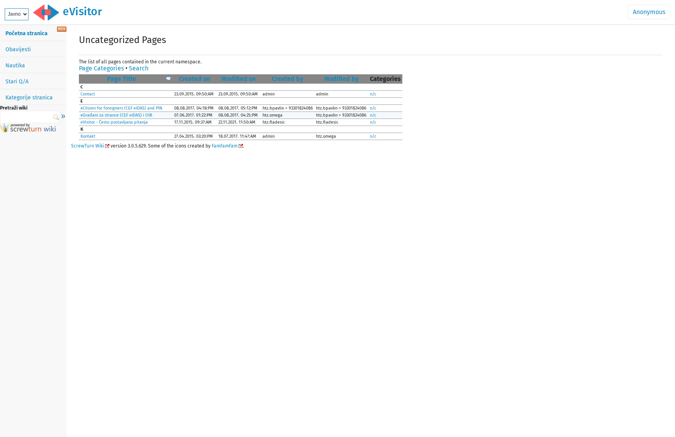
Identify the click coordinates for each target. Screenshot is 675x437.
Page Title (121, 79)
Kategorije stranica (29, 97)
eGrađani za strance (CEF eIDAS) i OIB (116, 115)
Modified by (341, 79)
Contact (87, 94)
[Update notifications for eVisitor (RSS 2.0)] (61, 29)
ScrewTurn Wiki (87, 146)
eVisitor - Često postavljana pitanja (114, 122)
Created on (194, 79)
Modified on (238, 79)
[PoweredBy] (28, 130)
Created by (287, 79)
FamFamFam (225, 146)
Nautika (15, 65)
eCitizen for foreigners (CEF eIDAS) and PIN (121, 108)
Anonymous (649, 12)
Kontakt (87, 136)
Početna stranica (26, 33)
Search (138, 68)
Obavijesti (18, 49)
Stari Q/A (17, 81)
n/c (373, 94)
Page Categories (101, 68)
